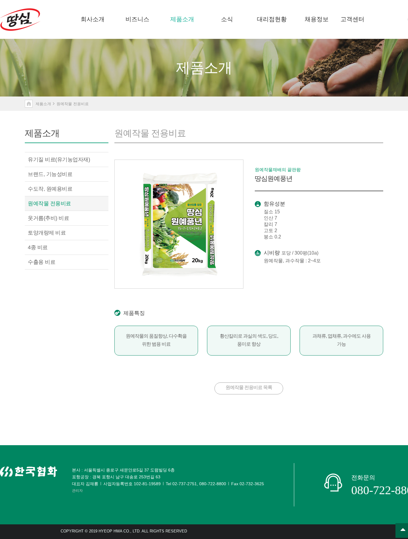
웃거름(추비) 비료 (48, 218)
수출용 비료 (41, 262)
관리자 (77, 491)
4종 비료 (38, 247)
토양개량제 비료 (47, 233)
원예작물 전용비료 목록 (249, 387)
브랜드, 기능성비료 (50, 174)
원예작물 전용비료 (49, 203)
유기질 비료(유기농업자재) (59, 160)
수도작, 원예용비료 (50, 189)
